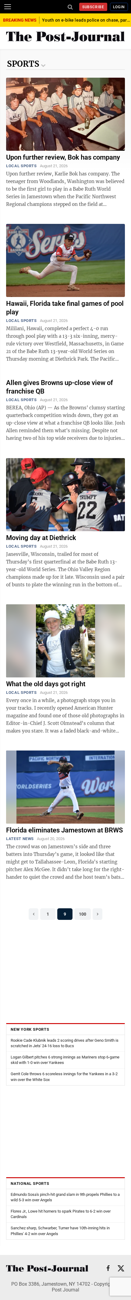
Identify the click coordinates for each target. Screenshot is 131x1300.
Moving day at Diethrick (41, 538)
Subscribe (93, 7)
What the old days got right (45, 684)
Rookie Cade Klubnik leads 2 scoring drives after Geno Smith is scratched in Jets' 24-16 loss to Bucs (65, 1043)
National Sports (30, 1183)
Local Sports (21, 166)
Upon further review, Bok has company (63, 157)
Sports (23, 64)
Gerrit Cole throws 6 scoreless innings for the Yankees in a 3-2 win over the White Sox (64, 1077)
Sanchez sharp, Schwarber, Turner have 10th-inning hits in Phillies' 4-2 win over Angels (60, 1231)
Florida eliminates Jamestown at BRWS (64, 830)
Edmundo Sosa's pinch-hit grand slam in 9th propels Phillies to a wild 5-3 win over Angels (65, 1197)
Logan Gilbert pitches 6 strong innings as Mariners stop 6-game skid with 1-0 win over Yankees (65, 1060)
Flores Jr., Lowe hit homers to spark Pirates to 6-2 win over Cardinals (61, 1214)
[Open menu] (7, 6)
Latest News (20, 838)
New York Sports (30, 1029)
